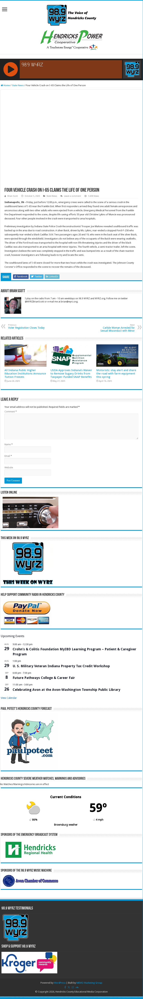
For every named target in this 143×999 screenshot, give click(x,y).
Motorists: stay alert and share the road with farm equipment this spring (116, 374)
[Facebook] (65, 987)
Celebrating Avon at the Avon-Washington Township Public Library (66, 690)
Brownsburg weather (66, 824)
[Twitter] (68, 987)
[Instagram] (72, 987)
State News (18, 85)
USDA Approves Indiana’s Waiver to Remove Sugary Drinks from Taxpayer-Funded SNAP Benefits (71, 374)
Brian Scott (12, 196)
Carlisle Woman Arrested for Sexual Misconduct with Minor (117, 328)
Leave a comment (72, 196)
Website (8, 467)
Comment (10, 411)
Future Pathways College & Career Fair (44, 678)
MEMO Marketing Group (89, 982)
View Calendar (9, 697)
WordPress (60, 982)
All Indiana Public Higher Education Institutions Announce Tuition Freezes (25, 374)
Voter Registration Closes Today (26, 326)
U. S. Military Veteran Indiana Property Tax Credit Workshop (61, 666)
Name (8, 444)
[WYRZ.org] (71, 14)
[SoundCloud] (77, 987)
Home (6, 85)
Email (8, 456)
